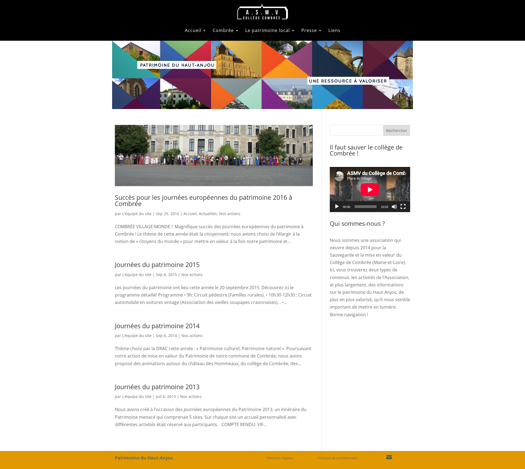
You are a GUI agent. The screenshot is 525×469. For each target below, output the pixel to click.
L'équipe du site (136, 213)
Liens (334, 30)
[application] (370, 189)
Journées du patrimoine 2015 (157, 264)
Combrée (223, 30)
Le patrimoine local (267, 30)
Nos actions (229, 213)
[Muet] (394, 206)
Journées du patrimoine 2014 (157, 325)
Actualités (208, 213)
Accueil (193, 30)
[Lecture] (337, 206)
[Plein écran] (403, 206)
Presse (309, 30)
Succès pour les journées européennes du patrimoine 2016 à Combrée (203, 200)
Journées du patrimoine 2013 (157, 386)
